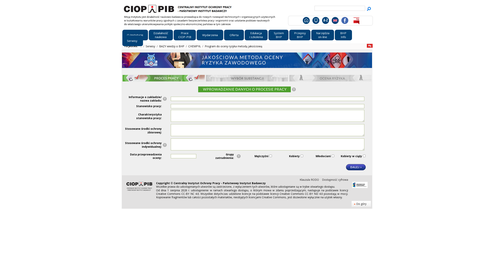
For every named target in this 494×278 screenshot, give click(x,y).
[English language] (335, 21)
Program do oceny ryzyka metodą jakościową (233, 46)
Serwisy (151, 46)
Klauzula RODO (310, 179)
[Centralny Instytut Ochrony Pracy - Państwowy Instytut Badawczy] (178, 8)
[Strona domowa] (306, 21)
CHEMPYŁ (194, 46)
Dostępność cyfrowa (335, 179)
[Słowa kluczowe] (325, 21)
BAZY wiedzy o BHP (172, 46)
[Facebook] (345, 21)
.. (141, 46)
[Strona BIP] (356, 21)
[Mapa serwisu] (316, 21)
